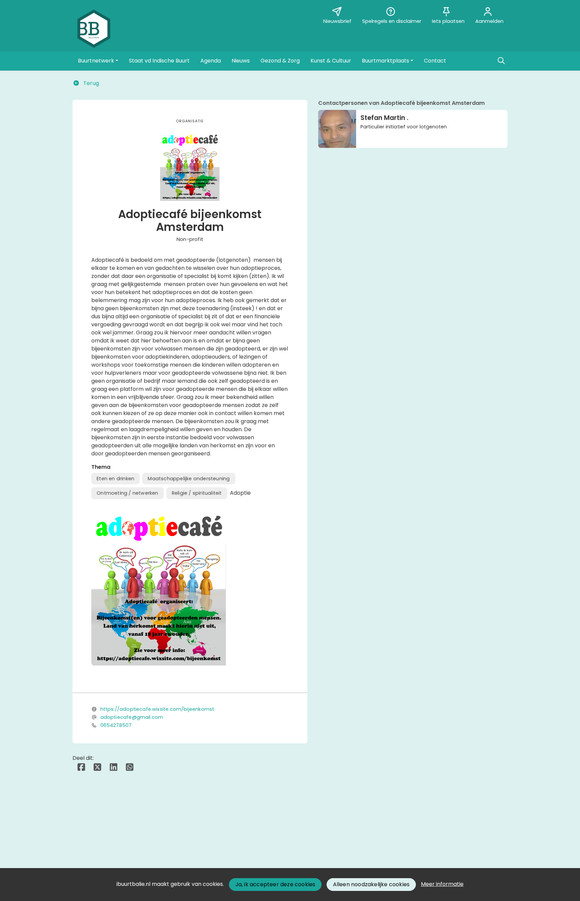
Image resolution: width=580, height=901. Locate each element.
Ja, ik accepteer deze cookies (275, 884)
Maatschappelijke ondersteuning (189, 478)
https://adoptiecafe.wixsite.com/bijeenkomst (157, 709)
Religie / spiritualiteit (197, 493)
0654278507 (116, 725)
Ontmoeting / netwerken (127, 493)
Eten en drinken (115, 478)
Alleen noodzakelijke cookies (371, 884)
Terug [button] (90, 83)
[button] (98, 61)
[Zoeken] (501, 60)
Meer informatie (442, 884)
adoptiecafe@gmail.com (131, 717)
